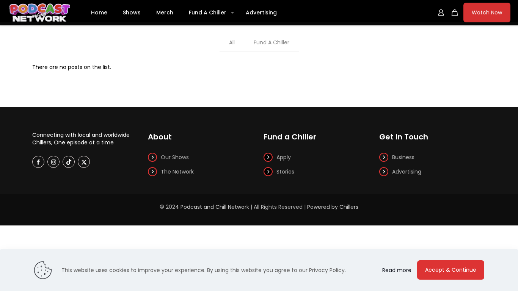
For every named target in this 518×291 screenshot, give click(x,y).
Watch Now (487, 12)
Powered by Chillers (332, 207)
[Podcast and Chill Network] (40, 12)
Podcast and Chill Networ (213, 207)
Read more (396, 270)
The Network (177, 171)
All (232, 42)
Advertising (406, 171)
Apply (283, 157)
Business (403, 157)
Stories (285, 171)
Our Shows (175, 157)
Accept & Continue (450, 270)
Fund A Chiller (271, 42)
